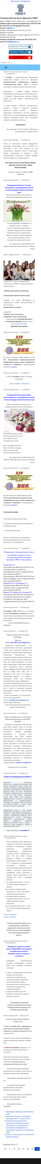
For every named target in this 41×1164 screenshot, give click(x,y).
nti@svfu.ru (10, 28)
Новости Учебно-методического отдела (15, 72)
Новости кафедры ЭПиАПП (11, 255)
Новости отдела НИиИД (10, 332)
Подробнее (20, 174)
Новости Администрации (10, 180)
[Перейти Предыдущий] (10, 1149)
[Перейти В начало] (5, 1149)
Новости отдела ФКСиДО (10, 140)
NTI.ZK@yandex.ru (12, 42)
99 (32, 1149)
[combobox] (12, 62)
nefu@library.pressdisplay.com (19, 700)
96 (19, 1149)
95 (14, 1149)
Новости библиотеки (9, 631)
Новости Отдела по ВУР (10, 607)
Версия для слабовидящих (20, 1)
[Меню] (6, 67)
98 (28, 1149)
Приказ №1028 (21, 324)
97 (23, 1149)
